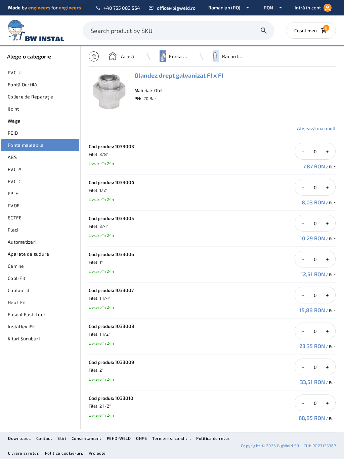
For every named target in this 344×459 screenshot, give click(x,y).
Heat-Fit (17, 302)
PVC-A (15, 169)
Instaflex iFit (21, 326)
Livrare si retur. (24, 453)
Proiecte (97, 453)
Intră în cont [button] (308, 7)
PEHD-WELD (119, 438)
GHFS (141, 438)
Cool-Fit (16, 278)
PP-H (13, 193)
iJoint (13, 109)
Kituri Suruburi (24, 338)
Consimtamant (86, 438)
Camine (16, 266)
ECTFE (15, 217)
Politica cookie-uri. (64, 453)
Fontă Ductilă (22, 84)
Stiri (61, 438)
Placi (13, 230)
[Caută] (264, 31)
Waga (14, 121)
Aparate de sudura (28, 254)
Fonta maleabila (26, 145)
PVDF (13, 205)
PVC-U (15, 72)
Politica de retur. (213, 438)
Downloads (19, 438)
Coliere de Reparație (30, 96)
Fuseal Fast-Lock (27, 314)
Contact (44, 438)
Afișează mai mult (316, 128)
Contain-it (19, 290)
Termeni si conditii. (171, 438)
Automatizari (22, 242)
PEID (13, 133)
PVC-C (14, 181)
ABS (12, 157)
